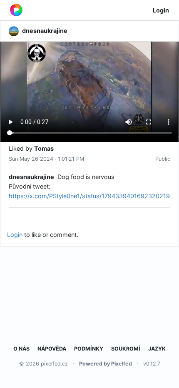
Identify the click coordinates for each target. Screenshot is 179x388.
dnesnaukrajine (31, 176)
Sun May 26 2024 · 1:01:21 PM (46, 159)
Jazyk (157, 349)
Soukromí (125, 349)
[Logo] (16, 10)
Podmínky (88, 349)
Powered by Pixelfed (105, 364)
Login (161, 10)
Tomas (44, 148)
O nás (21, 349)
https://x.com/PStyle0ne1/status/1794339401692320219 (89, 195)
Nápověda (51, 349)
